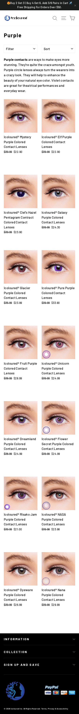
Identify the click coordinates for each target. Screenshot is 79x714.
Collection (15, 652)
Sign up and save (22, 664)
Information (17, 639)
